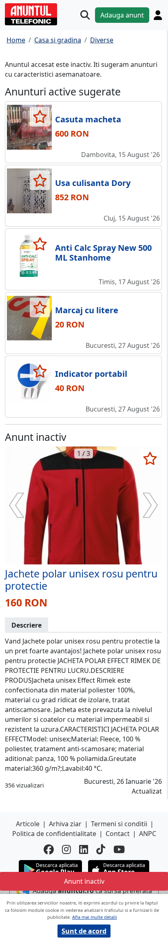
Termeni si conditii (119, 823)
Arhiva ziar (65, 823)
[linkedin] (83, 849)
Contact (118, 833)
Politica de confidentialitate (54, 833)
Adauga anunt (122, 15)
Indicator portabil (91, 373)
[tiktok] (100, 849)
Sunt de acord (84, 931)
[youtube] (119, 849)
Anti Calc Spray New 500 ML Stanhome (103, 252)
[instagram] (66, 849)
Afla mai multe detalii (94, 917)
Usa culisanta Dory (92, 182)
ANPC (147, 833)
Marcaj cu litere (86, 310)
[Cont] (157, 15)
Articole (28, 823)
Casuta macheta (88, 119)
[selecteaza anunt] (40, 116)
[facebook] (49, 849)
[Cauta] (85, 14)
